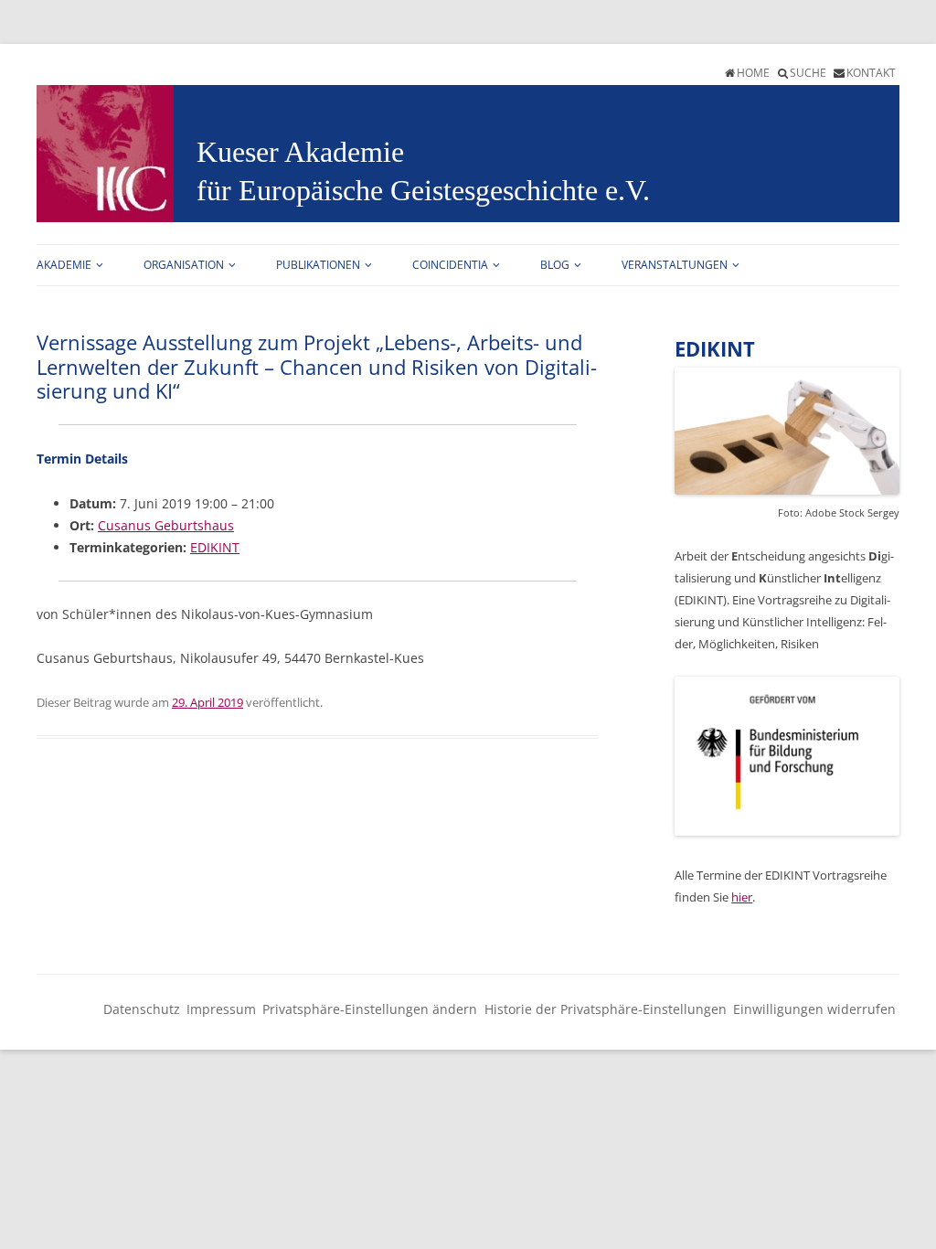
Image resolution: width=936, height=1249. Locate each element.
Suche (808, 72)
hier (741, 897)
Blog (554, 264)
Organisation (184, 264)
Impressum (221, 1009)
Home (753, 72)
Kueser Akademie (300, 151)
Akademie (64, 264)
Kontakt (871, 72)
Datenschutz (141, 1009)
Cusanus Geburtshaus (166, 525)
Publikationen (318, 264)
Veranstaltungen (675, 264)
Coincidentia (450, 264)
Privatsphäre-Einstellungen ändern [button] (369, 1009)
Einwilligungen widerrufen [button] (814, 1009)
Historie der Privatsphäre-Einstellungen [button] (605, 1009)
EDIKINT (214, 547)
